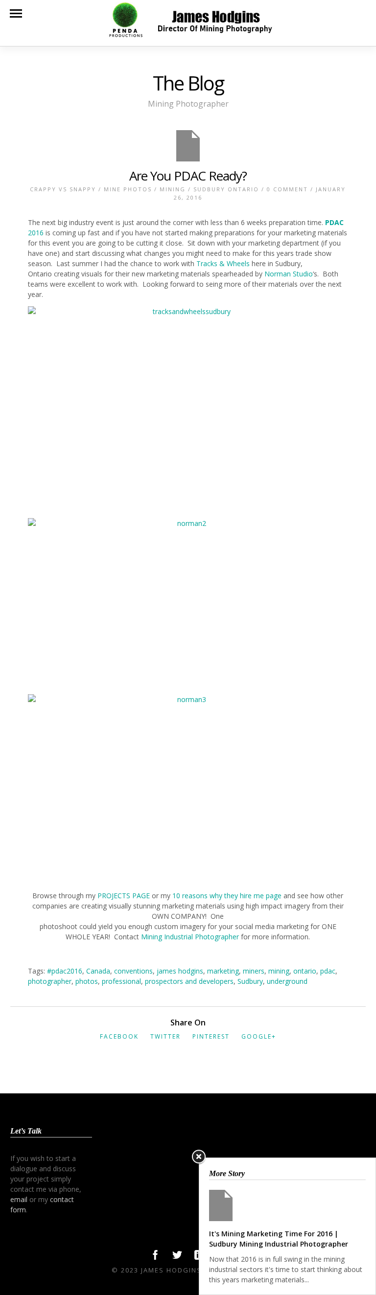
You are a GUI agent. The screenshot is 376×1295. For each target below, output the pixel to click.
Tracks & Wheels (224, 263)
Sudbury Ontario (226, 189)
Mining (173, 189)
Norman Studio (288, 273)
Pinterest (211, 1036)
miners (253, 971)
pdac (327, 971)
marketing (223, 971)
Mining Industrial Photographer (191, 936)
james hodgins (180, 971)
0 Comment (287, 189)
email (18, 1199)
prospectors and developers (189, 981)
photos (86, 981)
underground (287, 981)
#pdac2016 (64, 971)
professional (121, 981)
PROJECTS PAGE (123, 895)
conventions (133, 971)
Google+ (258, 1036)
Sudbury (250, 981)
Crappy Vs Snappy (63, 189)
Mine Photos (128, 189)
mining (278, 971)
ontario (304, 971)
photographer (49, 981)
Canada (98, 971)
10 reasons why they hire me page (227, 895)
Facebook (119, 1036)
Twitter (165, 1036)
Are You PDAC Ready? (188, 175)
